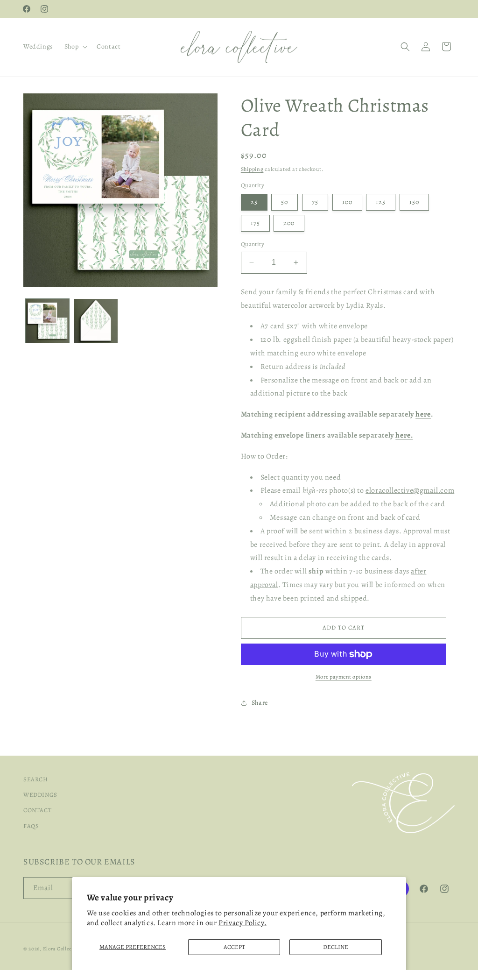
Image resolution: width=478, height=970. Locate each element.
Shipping (252, 169)
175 (255, 223)
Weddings (40, 795)
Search (35, 779)
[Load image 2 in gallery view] (95, 320)
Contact (37, 810)
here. (404, 435)
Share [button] (260, 702)
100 (347, 202)
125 (381, 202)
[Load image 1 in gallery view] (47, 320)
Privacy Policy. (242, 923)
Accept (234, 947)
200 (289, 223)
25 (254, 202)
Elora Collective (62, 948)
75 (315, 202)
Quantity (252, 244)
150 (414, 202)
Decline (335, 947)
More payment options (344, 676)
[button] (75, 47)
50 (284, 202)
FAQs (31, 826)
